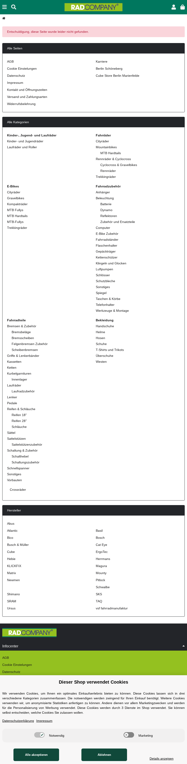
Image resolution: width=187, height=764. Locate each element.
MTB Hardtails (110, 153)
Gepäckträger (106, 251)
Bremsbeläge (21, 332)
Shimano (13, 594)
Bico (10, 537)
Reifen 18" (19, 415)
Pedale (12, 403)
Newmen (13, 580)
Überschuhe (104, 356)
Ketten (11, 367)
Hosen (100, 338)
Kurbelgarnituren (19, 373)
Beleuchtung (105, 198)
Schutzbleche (105, 281)
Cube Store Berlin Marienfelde (117, 75)
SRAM (11, 601)
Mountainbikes (106, 147)
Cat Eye (101, 545)
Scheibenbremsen (25, 350)
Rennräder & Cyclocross (113, 159)
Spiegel (101, 293)
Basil (99, 530)
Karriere (101, 61)
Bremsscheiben (23, 338)
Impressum (15, 82)
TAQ (99, 601)
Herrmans (103, 559)
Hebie (11, 559)
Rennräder (108, 171)
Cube (11, 552)
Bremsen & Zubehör (21, 326)
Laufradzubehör (23, 391)
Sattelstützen (16, 438)
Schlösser (103, 275)
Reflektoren (108, 216)
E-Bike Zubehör (107, 233)
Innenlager (19, 379)
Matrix (11, 573)
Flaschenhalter (106, 245)
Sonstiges (103, 287)
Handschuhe (105, 326)
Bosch (100, 537)
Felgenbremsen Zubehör (30, 344)
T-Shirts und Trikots (110, 350)
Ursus (11, 608)
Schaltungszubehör (25, 462)
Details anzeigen (162, 758)
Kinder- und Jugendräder (25, 141)
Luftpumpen (104, 269)
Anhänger (103, 192)
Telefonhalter (105, 305)
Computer (103, 228)
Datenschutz (16, 75)
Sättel (11, 432)
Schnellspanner (18, 468)
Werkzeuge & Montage (112, 310)
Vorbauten (14, 480)
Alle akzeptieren (36, 754)
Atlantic (12, 530)
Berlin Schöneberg (109, 68)
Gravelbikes (15, 198)
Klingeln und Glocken (111, 263)
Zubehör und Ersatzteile (117, 222)
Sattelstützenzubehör (27, 444)
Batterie (106, 204)
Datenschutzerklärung (18, 721)
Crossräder (17, 489)
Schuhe (101, 344)
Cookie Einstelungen (22, 68)
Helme (100, 332)
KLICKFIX (14, 566)
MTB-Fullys (15, 222)
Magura (101, 566)
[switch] (39, 735)
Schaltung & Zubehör (22, 450)
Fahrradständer (107, 239)
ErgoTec (102, 552)
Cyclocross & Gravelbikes (118, 165)
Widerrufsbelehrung (21, 104)
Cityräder (102, 141)
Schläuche (19, 427)
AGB (10, 61)
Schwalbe (103, 587)
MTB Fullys (15, 210)
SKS (99, 594)
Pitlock (100, 580)
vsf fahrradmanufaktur (112, 608)
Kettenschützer (106, 257)
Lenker (12, 397)
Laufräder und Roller (22, 147)
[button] (173, 7)
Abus (10, 523)
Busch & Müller (18, 545)
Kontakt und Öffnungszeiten (27, 90)
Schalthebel (20, 456)
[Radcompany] (93, 7)
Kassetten (14, 361)
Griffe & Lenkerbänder (23, 356)
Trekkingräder (106, 177)
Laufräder (14, 385)
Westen (101, 361)
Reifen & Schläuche (21, 409)
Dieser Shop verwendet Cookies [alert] (93, 682)
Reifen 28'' (19, 421)
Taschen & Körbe (108, 299)
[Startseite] (3, 18)
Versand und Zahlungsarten (27, 97)
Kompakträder (17, 204)
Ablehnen (104, 754)
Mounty (101, 573)
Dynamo (106, 210)
